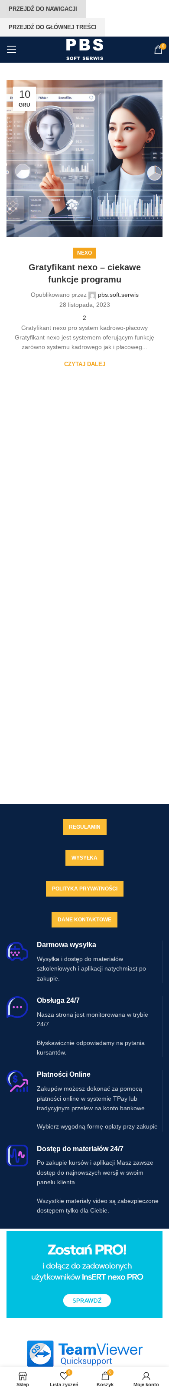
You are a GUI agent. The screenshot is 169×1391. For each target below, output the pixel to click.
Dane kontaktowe (84, 920)
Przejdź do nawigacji (43, 9)
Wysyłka (85, 858)
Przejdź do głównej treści (53, 27)
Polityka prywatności (84, 889)
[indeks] (85, 1354)
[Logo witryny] (84, 49)
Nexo (84, 253)
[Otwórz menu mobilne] (11, 49)
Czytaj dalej (84, 364)
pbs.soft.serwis (118, 294)
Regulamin (85, 827)
